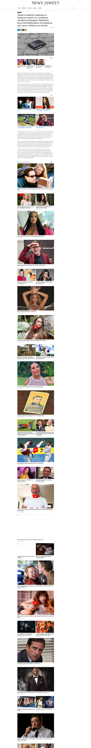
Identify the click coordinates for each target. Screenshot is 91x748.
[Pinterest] (23, 30)
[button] (72, 8)
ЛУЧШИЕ (39, 8)
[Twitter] (21, 30)
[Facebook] (18, 30)
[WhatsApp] (26, 30)
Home (19, 8)
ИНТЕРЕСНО (24, 8)
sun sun (19, 27)
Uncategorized (22, 10)
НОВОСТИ (35, 8)
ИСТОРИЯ (29, 8)
